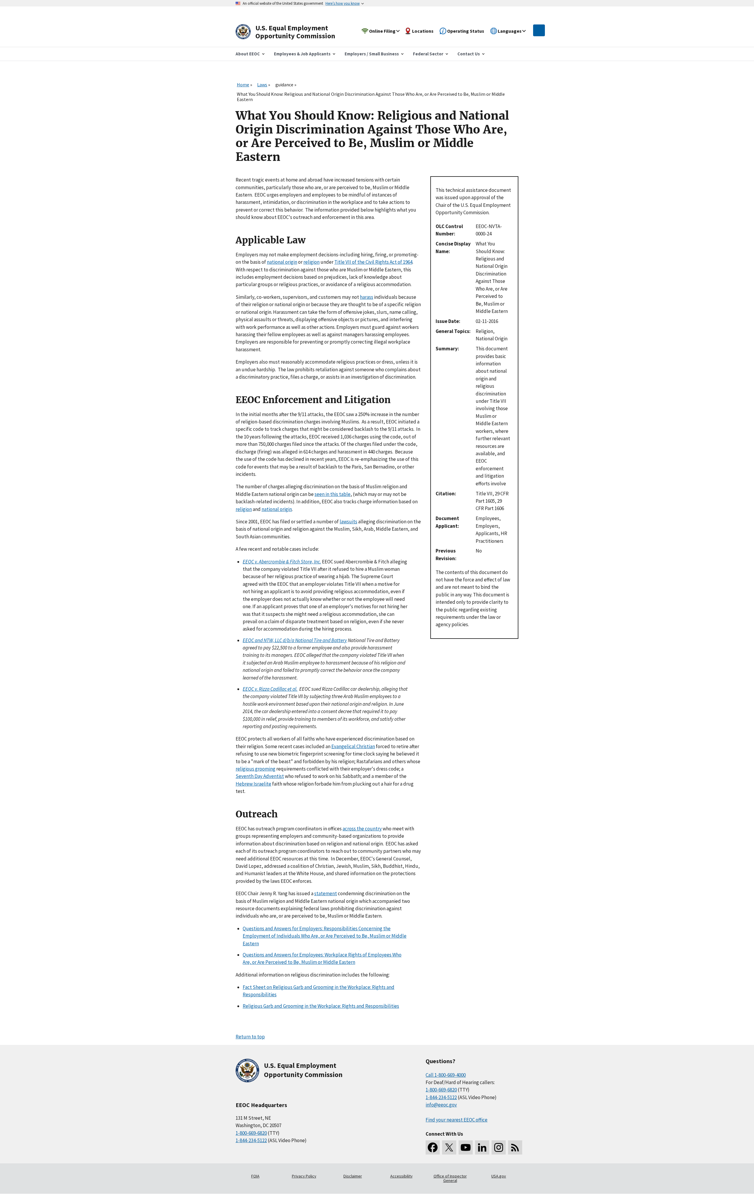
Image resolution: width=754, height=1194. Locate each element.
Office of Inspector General (450, 1178)
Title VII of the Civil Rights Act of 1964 (373, 262)
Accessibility (401, 1176)
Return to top (250, 1036)
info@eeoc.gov (441, 1104)
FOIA (255, 1176)
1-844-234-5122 (251, 1140)
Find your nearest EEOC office (456, 1120)
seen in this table (332, 494)
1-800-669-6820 (251, 1133)
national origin (282, 262)
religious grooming (255, 769)
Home (243, 85)
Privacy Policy (304, 1176)
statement (325, 893)
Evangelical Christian (353, 746)
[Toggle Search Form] (539, 30)
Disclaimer (352, 1176)
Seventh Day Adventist (260, 776)
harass (366, 297)
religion (311, 262)
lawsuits (348, 521)
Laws (262, 85)
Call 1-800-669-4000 (446, 1075)
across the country (362, 828)
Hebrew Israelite (253, 784)
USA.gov (498, 1176)
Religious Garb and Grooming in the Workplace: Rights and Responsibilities (321, 1006)
